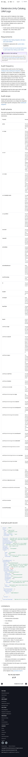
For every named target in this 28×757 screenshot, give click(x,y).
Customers (4, 732)
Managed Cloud (5, 705)
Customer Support (5, 724)
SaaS (18, 1)
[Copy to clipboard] (26, 526)
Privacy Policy (4, 746)
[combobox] (24, 1)
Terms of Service (12, 746)
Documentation (5, 722)
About (3, 728)
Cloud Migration (5, 709)
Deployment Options (6, 703)
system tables (21, 44)
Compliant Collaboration (6, 713)
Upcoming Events (5, 736)
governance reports (18, 670)
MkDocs (7, 752)
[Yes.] (13, 677)
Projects (3, 697)
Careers (3, 730)
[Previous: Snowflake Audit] (2, 683)
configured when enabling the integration (10, 70)
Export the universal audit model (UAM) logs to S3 (14, 57)
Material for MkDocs (15, 752)
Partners (3, 734)
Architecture (4, 701)
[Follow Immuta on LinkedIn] (6, 743)
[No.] (15, 677)
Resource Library (5, 717)
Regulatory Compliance (6, 711)
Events (3, 719)
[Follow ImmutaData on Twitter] (3, 743)
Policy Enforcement (5, 693)
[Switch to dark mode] (11, 1)
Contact (3, 740)
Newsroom (4, 738)
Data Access (4, 695)
